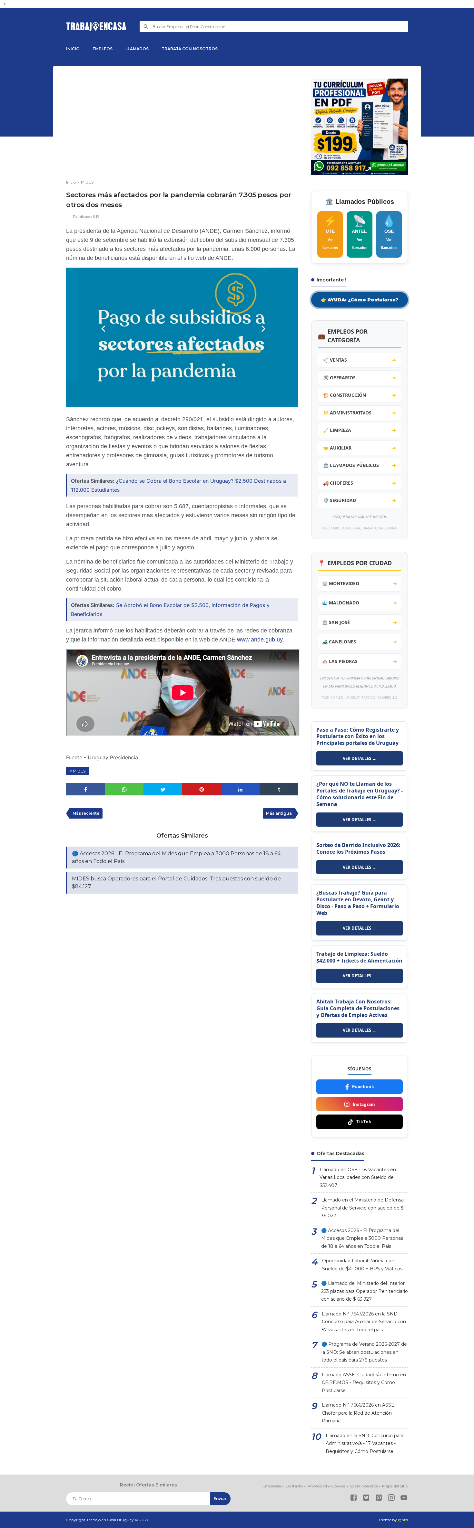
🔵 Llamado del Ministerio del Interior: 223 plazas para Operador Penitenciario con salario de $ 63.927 (364, 1291)
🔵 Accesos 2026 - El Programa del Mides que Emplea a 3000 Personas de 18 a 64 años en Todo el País (176, 857)
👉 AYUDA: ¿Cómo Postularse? (359, 300)
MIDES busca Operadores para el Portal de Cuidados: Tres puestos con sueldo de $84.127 (176, 882)
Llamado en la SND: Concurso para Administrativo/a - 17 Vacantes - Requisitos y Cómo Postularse (364, 1443)
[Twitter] (366, 1499)
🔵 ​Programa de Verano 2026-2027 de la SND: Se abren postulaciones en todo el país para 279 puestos (364, 1352)
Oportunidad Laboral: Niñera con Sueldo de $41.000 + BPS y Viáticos (362, 1265)
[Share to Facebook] (85, 789)
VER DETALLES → (359, 758)
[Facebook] (354, 1499)
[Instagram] (391, 1499)
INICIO (73, 48)
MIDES (79, 771)
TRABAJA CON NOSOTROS (190, 48)
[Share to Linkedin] (240, 789)
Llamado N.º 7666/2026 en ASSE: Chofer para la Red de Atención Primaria (358, 1413)
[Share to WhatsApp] (124, 789)
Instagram (364, 1104)
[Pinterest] (379, 1499)
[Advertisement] (182, 124)
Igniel (403, 1519)
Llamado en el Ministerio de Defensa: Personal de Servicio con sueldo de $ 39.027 (363, 1208)
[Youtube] (404, 1499)
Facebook (363, 1086)
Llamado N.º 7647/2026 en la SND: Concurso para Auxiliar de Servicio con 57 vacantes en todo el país (364, 1322)
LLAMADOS (137, 48)
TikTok (363, 1121)
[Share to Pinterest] (201, 789)
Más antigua (279, 813)
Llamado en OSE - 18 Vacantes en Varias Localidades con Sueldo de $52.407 (358, 1177)
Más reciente (86, 813)
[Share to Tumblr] (279, 789)
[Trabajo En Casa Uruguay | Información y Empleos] (96, 26)
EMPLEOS (103, 48)
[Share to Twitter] (162, 789)
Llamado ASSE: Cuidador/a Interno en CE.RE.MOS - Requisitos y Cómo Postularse (364, 1382)
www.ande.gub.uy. (260, 639)
